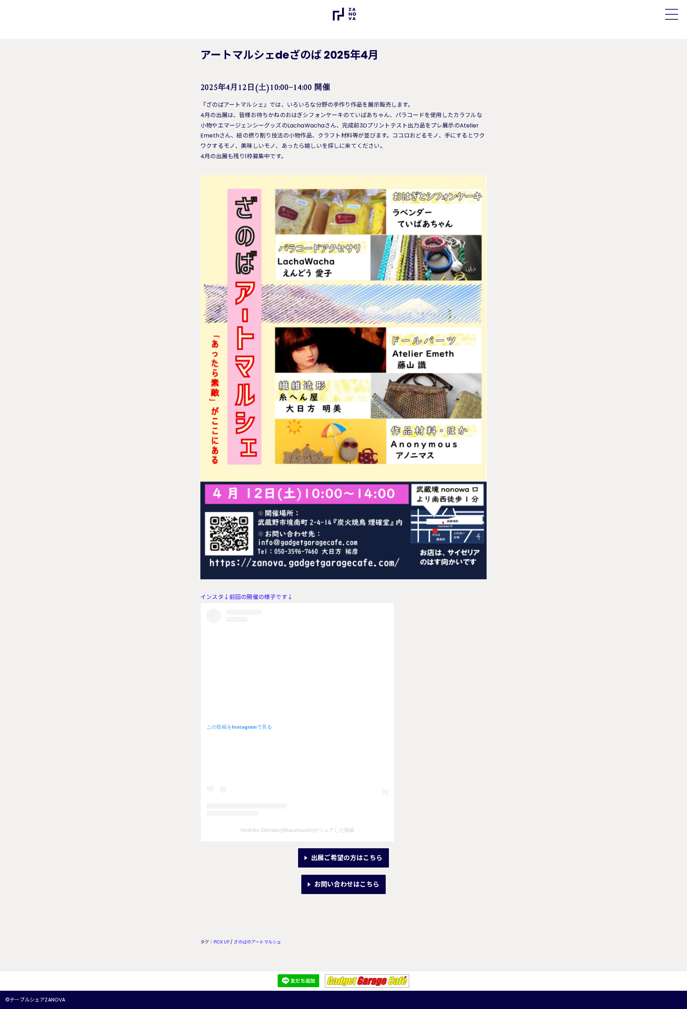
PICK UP (221, 942)
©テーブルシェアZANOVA (35, 999)
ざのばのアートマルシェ (257, 942)
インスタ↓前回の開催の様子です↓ (246, 597)
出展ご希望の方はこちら (347, 857)
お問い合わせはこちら (346, 884)
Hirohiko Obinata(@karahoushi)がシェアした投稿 (297, 830)
